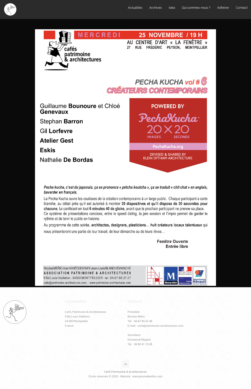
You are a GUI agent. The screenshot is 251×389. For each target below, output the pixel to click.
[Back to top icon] (125, 364)
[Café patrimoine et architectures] (10, 9)
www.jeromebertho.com (147, 376)
